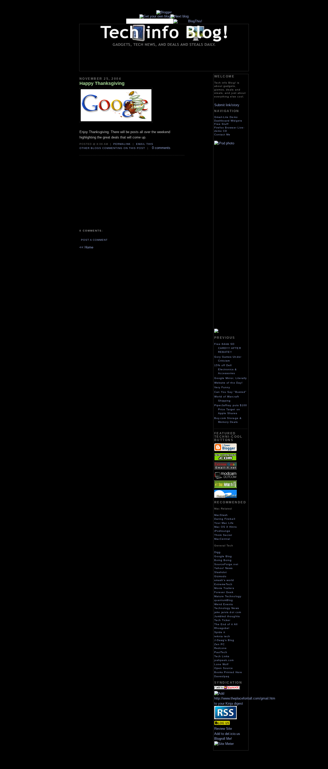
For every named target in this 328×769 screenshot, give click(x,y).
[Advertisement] (172, 58)
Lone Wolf (221, 664)
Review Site (223, 729)
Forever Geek (223, 592)
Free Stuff (221, 124)
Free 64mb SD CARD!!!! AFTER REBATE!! (227, 348)
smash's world (224, 580)
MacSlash (221, 515)
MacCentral (222, 538)
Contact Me (222, 134)
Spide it (219, 632)
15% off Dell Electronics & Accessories (225, 369)
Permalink (122, 144)
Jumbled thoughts (227, 616)
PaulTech (220, 652)
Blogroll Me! (223, 739)
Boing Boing (223, 560)
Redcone (220, 648)
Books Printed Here (228, 672)
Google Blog (223, 556)
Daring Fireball (224, 518)
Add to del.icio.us (227, 734)
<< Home (86, 247)
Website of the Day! (228, 382)
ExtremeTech (223, 584)
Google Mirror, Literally (230, 378)
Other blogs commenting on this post (112, 148)
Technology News (226, 608)
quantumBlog (223, 600)
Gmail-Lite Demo (226, 117)
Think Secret (223, 535)
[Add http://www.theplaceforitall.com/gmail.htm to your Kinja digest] (244, 703)
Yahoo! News (223, 568)
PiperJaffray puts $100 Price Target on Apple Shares (230, 409)
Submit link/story (226, 105)
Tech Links (221, 656)
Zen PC (219, 644)
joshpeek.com (224, 660)
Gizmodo (220, 576)
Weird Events (223, 604)
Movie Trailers (224, 588)
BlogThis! (195, 21)
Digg (217, 552)
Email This (144, 144)
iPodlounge (222, 531)
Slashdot (220, 572)
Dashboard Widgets (228, 120)
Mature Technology (227, 596)
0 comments (161, 148)
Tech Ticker (222, 620)
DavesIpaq (221, 676)
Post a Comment (94, 239)
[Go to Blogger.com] (164, 12)
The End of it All (226, 624)
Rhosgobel (221, 628)
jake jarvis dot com (227, 612)
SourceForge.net (226, 564)
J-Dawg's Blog (224, 640)
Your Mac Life (224, 523)
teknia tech (222, 636)
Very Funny (222, 387)
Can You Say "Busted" (230, 392)
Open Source (223, 668)
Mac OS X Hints (225, 526)
